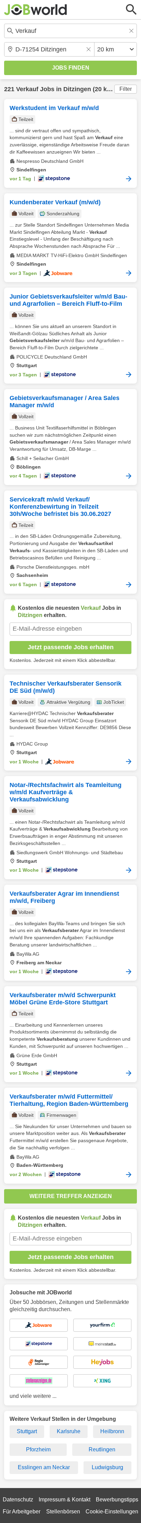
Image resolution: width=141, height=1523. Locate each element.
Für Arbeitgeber (21, 1511)
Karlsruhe (68, 1431)
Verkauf (27, 89)
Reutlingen (102, 1449)
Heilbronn (112, 1431)
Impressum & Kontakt (64, 1499)
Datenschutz (18, 1499)
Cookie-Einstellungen (112, 1511)
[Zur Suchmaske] (131, 9)
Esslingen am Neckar (44, 1467)
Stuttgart (27, 1431)
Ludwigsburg (107, 1467)
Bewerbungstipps (117, 1499)
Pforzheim (38, 1449)
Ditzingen (77, 89)
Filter (125, 89)
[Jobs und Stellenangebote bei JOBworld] (35, 9)
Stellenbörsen (63, 1511)
